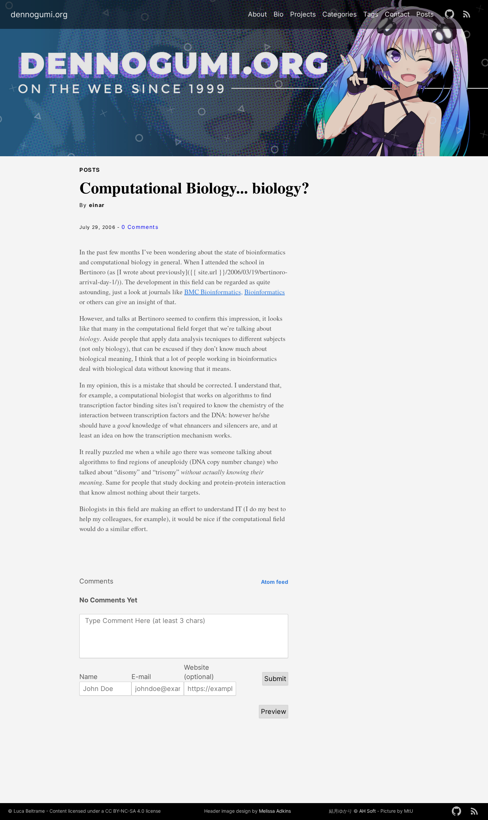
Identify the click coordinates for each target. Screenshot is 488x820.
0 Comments (140, 227)
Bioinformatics (264, 291)
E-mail (141, 677)
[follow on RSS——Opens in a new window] (468, 14)
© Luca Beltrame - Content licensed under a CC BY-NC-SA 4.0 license (84, 811)
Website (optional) (199, 667)
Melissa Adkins (275, 811)
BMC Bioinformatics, (213, 291)
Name (88, 677)
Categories (339, 14)
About (257, 14)
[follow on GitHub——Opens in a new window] (451, 14)
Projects (303, 14)
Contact (397, 14)
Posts (425, 14)
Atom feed (274, 582)
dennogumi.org (39, 14)
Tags (370, 14)
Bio (279, 14)
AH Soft (367, 811)
